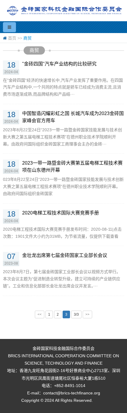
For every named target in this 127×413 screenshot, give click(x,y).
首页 (12, 38)
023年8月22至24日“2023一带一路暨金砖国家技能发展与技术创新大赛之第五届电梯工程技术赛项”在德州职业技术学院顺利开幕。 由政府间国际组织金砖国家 (63, 186)
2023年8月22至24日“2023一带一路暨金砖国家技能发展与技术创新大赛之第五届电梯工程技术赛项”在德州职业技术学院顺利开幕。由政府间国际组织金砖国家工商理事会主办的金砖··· (62, 136)
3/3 (76, 314)
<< (40, 314)
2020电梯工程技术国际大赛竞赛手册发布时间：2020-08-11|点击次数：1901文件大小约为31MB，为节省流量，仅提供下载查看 (62, 233)
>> (87, 314)
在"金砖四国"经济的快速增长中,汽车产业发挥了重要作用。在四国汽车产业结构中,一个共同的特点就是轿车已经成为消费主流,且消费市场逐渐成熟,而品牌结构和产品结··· (63, 87)
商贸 (27, 38)
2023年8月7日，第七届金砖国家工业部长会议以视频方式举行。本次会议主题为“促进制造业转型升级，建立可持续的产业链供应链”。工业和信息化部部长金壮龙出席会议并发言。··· (62, 278)
